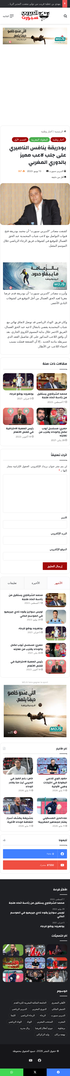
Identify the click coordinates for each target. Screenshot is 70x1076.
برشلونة (61, 1028)
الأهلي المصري (58, 1002)
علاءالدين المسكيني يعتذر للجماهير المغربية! (52, 820)
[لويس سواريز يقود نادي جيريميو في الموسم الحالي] (56, 617)
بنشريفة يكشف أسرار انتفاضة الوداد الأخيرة (20, 820)
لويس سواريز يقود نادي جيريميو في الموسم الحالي (23, 613)
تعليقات (12, 583)
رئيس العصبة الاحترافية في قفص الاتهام (20, 430)
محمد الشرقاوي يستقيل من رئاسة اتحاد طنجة (52, 395)
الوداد (29, 1021)
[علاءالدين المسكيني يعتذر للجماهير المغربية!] (52, 805)
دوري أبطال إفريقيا (44, 1028)
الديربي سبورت (56, 171)
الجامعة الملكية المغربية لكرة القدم (30, 1002)
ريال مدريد (25, 1028)
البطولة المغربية (39, 139)
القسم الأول (20, 139)
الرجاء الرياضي (28, 1015)
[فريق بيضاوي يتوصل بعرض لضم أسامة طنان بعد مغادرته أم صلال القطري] (57, 963)
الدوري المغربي (39, 1009)
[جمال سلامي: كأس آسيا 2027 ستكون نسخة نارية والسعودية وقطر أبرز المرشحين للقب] (35, 976)
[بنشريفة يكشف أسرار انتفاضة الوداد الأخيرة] (18, 805)
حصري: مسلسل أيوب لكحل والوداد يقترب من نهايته (53, 432)
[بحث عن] (65, 17)
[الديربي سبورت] (35, 15)
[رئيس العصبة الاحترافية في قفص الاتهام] (18, 416)
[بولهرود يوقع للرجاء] (18, 381)
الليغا (13, 1015)
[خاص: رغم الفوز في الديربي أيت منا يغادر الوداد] (18, 766)
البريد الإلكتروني (59, 533)
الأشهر (58, 583)
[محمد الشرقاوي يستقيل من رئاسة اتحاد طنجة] (52, 381)
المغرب (61, 1021)
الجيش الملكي (58, 1009)
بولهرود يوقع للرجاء (21, 393)
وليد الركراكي (42, 1034)
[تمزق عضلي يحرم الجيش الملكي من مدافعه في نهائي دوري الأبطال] (57, 949)
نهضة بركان (60, 1034)
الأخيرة (36, 583)
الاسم (64, 517)
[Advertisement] (35, 89)
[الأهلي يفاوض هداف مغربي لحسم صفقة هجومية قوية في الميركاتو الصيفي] (13, 963)
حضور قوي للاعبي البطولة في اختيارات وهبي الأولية (55, 782)
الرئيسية (59, 131)
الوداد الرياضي (15, 1021)
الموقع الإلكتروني (58, 549)
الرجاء (43, 1015)
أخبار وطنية (46, 131)
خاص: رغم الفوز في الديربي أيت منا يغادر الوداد (21, 782)
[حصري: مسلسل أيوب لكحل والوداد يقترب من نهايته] (52, 416)
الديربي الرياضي (19, 1009)
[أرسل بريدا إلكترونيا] (47, 171)
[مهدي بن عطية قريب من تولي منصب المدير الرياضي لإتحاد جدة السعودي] (13, 950)
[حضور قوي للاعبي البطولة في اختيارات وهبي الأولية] (52, 766)
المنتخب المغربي (45, 1021)
